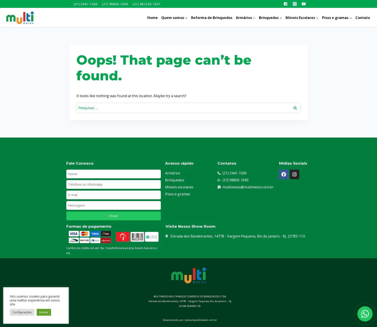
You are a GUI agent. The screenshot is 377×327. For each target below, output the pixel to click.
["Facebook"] (286, 4)
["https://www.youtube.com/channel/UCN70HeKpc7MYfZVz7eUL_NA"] (304, 4)
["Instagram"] (295, 4)
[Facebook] (284, 174)
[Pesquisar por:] (188, 107)
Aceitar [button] (43, 312)
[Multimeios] (19, 18)
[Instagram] (294, 174)
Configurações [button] (22, 312)
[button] (186, 17)
